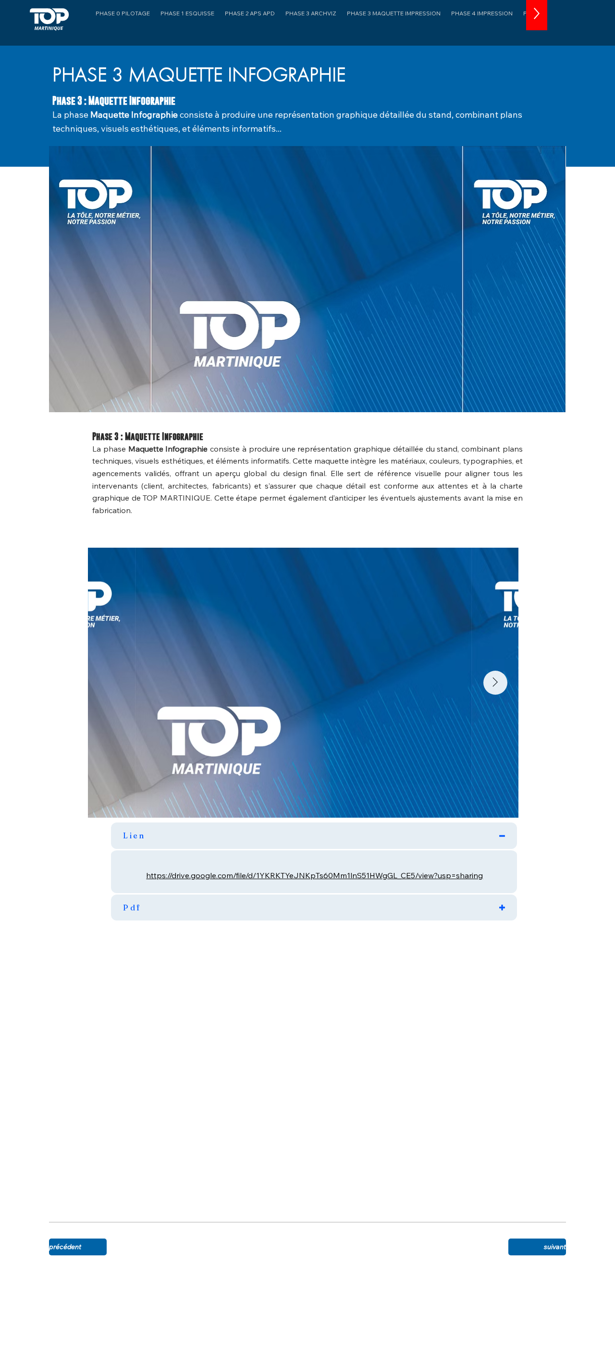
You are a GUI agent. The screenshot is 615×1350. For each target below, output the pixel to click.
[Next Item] (495, 683)
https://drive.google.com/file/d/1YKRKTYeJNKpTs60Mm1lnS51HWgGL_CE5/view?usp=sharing (314, 875)
